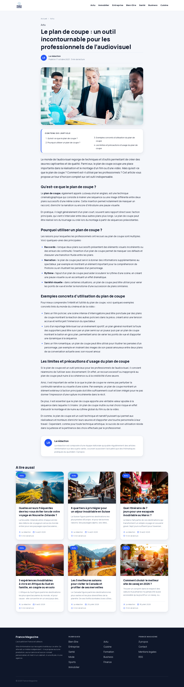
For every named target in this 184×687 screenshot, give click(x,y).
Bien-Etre (131, 5)
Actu (93, 5)
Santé (142, 5)
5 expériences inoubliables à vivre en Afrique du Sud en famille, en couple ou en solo (37, 584)
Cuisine (164, 5)
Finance (108, 662)
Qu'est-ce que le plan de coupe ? (63, 138)
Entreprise (117, 5)
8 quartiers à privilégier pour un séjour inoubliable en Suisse (90, 509)
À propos (80, 452)
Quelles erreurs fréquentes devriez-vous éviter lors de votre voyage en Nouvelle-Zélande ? (39, 511)
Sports (72, 662)
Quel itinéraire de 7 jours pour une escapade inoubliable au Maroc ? (138, 511)
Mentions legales (147, 651)
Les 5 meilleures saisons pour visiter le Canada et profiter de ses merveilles (87, 584)
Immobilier (103, 5)
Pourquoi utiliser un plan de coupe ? (64, 142)
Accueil (44, 18)
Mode (71, 656)
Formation (109, 651)
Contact (143, 646)
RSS (141, 656)
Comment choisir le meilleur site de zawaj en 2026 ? (141, 582)
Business (152, 5)
